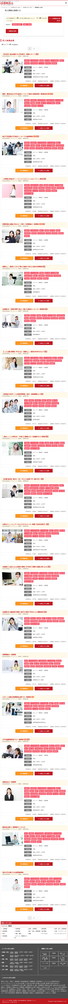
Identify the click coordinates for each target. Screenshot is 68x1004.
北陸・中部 (5, 959)
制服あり (63, 989)
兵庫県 (21, 962)
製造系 (54, 957)
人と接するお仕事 (29, 983)
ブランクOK (4, 993)
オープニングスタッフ (7, 983)
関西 (3, 962)
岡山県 (21, 966)
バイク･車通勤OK (38, 989)
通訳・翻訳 (18, 933)
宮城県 (25, 952)
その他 (45, 968)
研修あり (32, 993)
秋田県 (30, 952)
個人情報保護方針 (22, 1000)
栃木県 (31, 955)
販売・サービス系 (63, 953)
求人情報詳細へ (24, 85)
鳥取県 (11, 966)
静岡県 (21, 960)
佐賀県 (16, 969)
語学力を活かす (55, 983)
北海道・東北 (5, 952)
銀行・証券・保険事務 (34, 931)
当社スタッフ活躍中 (51, 993)
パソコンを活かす (5, 985)
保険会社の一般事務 (9, 782)
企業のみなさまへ (6, 1002)
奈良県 (30, 962)
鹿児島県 (17, 970)
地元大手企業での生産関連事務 (12, 872)
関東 (3, 955)
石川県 (21, 959)
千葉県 (26, 955)
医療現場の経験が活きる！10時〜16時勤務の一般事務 (20, 224)
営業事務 (18, 929)
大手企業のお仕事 (49, 989)
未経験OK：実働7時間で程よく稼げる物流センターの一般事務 (23, 309)
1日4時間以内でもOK (16, 985)
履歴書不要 (19, 993)
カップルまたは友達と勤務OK (58, 987)
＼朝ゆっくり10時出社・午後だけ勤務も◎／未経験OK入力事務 (23, 436)
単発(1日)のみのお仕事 (59, 985)
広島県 (25, 966)
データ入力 (44, 933)
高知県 (25, 967)
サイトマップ (5, 1000)
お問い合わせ (14, 1002)
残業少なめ (15, 987)
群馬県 (16, 956)
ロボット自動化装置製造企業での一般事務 (16, 697)
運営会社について (31, 1000)
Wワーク (3, 989)
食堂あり (19, 989)
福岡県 (11, 969)
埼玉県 (22, 955)
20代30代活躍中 (31, 991)
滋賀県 (25, 962)
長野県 (11, 960)
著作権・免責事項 (13, 1000)
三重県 (17, 963)
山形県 (11, 953)
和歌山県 (12, 963)
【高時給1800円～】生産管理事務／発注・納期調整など (21, 394)
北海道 (11, 952)
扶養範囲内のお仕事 (30, 987)
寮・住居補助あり (11, 989)
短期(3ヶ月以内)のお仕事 (43, 987)
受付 (3, 933)
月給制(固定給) (24, 981)
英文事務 (18, 931)
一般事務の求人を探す (27, 7)
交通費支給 (32, 981)
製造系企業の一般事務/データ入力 (13, 827)
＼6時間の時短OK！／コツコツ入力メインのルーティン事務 (22, 179)
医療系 (54, 963)
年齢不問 (18, 991)
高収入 (2, 981)
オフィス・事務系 (7, 926)
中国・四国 (5, 966)
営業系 (54, 953)
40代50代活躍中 (41, 991)
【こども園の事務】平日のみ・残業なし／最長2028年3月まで (23, 352)
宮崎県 (11, 970)
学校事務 (4, 936)
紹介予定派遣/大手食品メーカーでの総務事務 (17, 136)
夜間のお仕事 (48, 985)
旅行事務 (44, 931)
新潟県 (11, 959)
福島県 (16, 953)
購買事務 (44, 929)
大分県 (30, 969)
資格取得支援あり (40, 993)
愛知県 (25, 960)
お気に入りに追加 (44, 85)
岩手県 (21, 952)
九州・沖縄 (5, 969)
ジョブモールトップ (5, 7)
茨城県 (11, 956)
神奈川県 (17, 955)
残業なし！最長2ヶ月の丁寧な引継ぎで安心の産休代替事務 (22, 266)
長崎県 (21, 969)
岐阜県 (16, 960)
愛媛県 (21, 967)
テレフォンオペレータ (60, 933)
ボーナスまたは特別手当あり (51, 981)
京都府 (16, 962)
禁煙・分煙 (30, 989)
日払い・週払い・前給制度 (12, 981)
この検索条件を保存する (55, 19)
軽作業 (47, 983)
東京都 (11, 955)
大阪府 (11, 962)
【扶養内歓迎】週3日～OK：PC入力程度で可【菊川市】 (21, 479)
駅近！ (24, 989)
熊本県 (25, 969)
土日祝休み (63, 991)
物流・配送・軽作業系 (45, 959)
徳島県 (11, 967)
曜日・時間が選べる (29, 985)
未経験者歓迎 (4, 991)
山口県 (30, 966)
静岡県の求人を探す (15, 7)
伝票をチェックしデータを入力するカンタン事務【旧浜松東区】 (24, 524)
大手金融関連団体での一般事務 (12, 739)
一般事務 (4, 929)
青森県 (16, 952)
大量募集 (24, 991)
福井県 (25, 959)
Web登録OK (11, 993)
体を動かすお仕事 (40, 983)
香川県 (16, 967)
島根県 (16, 966)
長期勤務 (21, 987)
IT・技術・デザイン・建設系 (63, 959)
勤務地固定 (26, 993)
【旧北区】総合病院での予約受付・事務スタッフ (18, 54)
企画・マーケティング (60, 931)
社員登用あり (39, 981)
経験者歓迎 (12, 991)
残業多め (9, 987)
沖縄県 (22, 970)
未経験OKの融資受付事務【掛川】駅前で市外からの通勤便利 (23, 612)
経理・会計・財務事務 (60, 929)
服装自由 (57, 989)
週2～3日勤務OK (39, 985)
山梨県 (30, 959)
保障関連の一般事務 (9, 654)
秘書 (30, 933)
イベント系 (45, 963)
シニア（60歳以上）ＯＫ (52, 991)
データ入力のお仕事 (19, 983)
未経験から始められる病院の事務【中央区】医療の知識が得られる (24, 567)
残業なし (3, 987)
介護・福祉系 (63, 963)
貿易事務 (4, 931)
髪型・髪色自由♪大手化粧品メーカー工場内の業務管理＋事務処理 (24, 94)
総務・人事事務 (33, 929)
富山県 (16, 959)
